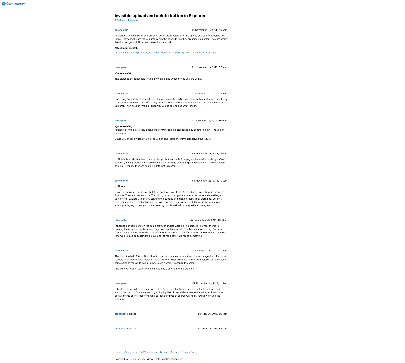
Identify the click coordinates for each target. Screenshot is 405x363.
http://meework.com (194, 102)
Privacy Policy (190, 352)
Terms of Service (169, 352)
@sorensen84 (123, 73)
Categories (130, 352)
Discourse (134, 358)
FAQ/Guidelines (148, 352)
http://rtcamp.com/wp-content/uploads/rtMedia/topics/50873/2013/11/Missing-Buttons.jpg (165, 52)
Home (118, 352)
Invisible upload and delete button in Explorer (160, 15)
